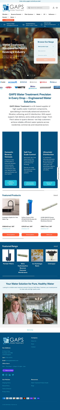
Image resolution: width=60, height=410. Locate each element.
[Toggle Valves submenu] (15, 17)
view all (56, 246)
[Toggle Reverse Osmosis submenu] (22, 14)
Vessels (4, 17)
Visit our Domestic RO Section (11, 183)
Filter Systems (29, 14)
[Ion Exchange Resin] (37, 255)
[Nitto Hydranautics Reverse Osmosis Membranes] (23, 255)
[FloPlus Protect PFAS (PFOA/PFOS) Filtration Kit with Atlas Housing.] (30, 206)
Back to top (30, 330)
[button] (56, 7)
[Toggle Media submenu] (41, 14)
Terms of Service (6, 388)
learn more (39, 1)
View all (55, 195)
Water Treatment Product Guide (39, 383)
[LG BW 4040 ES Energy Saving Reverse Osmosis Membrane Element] (49, 206)
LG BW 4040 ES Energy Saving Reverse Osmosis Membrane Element (48, 219)
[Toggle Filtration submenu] (9, 14)
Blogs (32, 385)
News (32, 344)
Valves (12, 17)
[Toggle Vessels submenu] (8, 17)
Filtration (5, 14)
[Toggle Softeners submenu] (55, 14)
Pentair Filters (8, 264)
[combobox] (38, 7)
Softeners (51, 14)
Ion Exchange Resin (37, 265)
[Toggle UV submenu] (46, 14)
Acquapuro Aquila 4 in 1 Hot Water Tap (10, 218)
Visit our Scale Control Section (30, 183)
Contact (33, 347)
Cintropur (51, 264)
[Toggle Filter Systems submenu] (34, 14)
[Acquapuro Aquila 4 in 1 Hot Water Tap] (10, 206)
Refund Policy (6, 385)
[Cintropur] (52, 255)
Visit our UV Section (49, 183)
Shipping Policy (6, 383)
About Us (33, 341)
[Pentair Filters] (8, 255)
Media (38, 14)
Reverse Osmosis (16, 14)
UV (44, 14)
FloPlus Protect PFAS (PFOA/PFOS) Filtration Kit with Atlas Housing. (29, 219)
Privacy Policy (6, 391)
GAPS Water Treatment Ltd (11, 404)
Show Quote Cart (58, 173)
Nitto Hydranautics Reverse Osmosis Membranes (23, 268)
